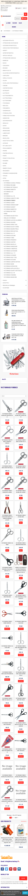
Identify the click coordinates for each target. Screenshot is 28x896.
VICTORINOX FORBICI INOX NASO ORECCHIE (21, 543)
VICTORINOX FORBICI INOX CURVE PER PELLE (7, 467)
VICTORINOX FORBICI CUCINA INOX (21, 516)
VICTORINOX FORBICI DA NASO (7, 543)
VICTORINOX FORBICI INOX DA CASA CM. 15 (7, 699)
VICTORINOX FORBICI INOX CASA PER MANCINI (7, 673)
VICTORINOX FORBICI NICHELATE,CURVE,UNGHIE (21, 800)
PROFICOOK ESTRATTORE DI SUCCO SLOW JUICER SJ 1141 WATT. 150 (18, 312)
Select (3, 396)
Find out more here (10, 894)
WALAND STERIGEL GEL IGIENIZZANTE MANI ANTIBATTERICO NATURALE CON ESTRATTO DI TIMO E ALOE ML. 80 (19, 324)
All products (24, 821)
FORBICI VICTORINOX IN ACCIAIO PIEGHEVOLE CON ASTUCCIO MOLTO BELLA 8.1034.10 (20, 570)
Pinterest (14, 869)
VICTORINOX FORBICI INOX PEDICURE (7, 596)
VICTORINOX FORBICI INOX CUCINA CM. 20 (21, 440)
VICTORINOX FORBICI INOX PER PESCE (21, 699)
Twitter (6, 869)
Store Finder (4, 7)
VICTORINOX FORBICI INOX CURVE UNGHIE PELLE (21, 674)
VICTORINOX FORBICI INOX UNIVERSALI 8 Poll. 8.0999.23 (20, 597)
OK (24, 878)
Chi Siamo (5, 9)
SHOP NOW (19, 3)
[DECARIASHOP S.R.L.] (6, 16)
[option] (7, 836)
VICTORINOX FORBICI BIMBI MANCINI (7, 622)
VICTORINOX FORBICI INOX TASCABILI (7, 723)
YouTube (10, 869)
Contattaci (5, 10)
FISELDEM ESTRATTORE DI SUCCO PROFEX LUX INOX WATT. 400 (18, 336)
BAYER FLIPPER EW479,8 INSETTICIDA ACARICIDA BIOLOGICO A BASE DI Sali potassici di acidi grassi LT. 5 (21, 841)
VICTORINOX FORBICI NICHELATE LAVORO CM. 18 (20, 415)
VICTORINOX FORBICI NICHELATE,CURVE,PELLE (7, 776)
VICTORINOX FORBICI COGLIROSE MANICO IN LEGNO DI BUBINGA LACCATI (7, 518)
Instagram (19, 869)
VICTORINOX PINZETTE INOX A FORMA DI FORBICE (7, 441)
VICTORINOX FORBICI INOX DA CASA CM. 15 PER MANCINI (21, 724)
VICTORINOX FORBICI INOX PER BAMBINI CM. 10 (7, 751)
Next (17, 817)
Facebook (2, 869)
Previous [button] (1, 834)
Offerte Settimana (6, 6)
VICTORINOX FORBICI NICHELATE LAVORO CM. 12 (7, 801)
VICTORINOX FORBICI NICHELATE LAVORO (21, 467)
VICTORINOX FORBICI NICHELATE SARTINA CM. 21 (7, 415)
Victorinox (14, 374)
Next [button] (27, 834)
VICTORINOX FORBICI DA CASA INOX (20, 622)
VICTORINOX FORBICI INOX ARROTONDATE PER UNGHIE (21, 648)
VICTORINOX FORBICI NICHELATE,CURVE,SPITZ (20, 776)
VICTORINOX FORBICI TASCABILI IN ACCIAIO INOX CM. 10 (7, 569)
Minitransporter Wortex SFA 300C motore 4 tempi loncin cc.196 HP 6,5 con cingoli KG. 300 (7, 840)
